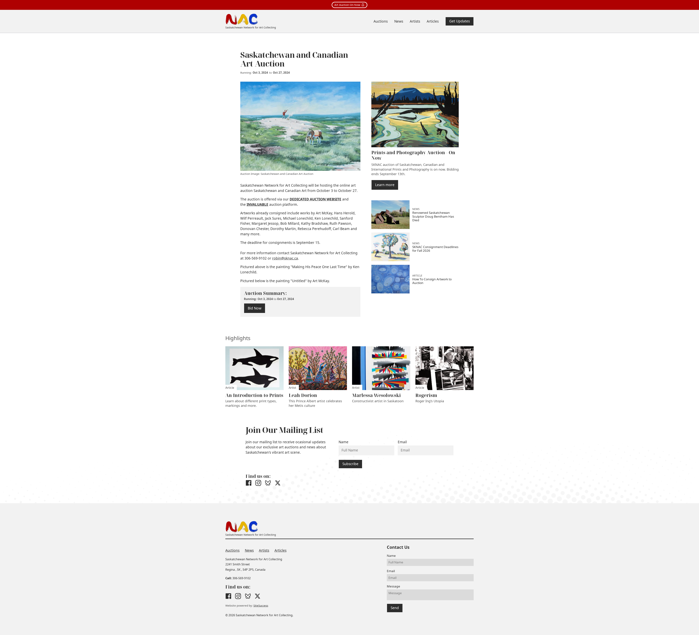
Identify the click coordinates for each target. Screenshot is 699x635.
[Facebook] (249, 483)
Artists (264, 550)
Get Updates (459, 21)
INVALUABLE (257, 204)
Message (393, 586)
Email (402, 442)
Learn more (384, 184)
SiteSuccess (260, 605)
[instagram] (258, 483)
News (249, 550)
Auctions (232, 550)
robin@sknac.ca (285, 258)
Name (343, 442)
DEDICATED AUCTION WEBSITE (315, 199)
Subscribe (350, 463)
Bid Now (254, 308)
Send (395, 607)
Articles (281, 550)
